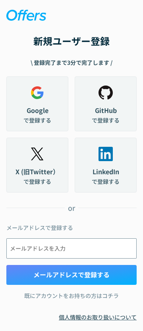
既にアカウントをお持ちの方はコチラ (71, 296)
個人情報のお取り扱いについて (98, 317)
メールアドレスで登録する (71, 274)
